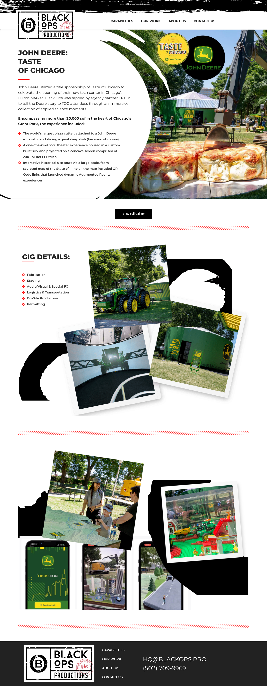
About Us (177, 21)
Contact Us (204, 21)
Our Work (151, 21)
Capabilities (122, 21)
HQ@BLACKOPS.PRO (174, 659)
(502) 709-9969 (164, 668)
